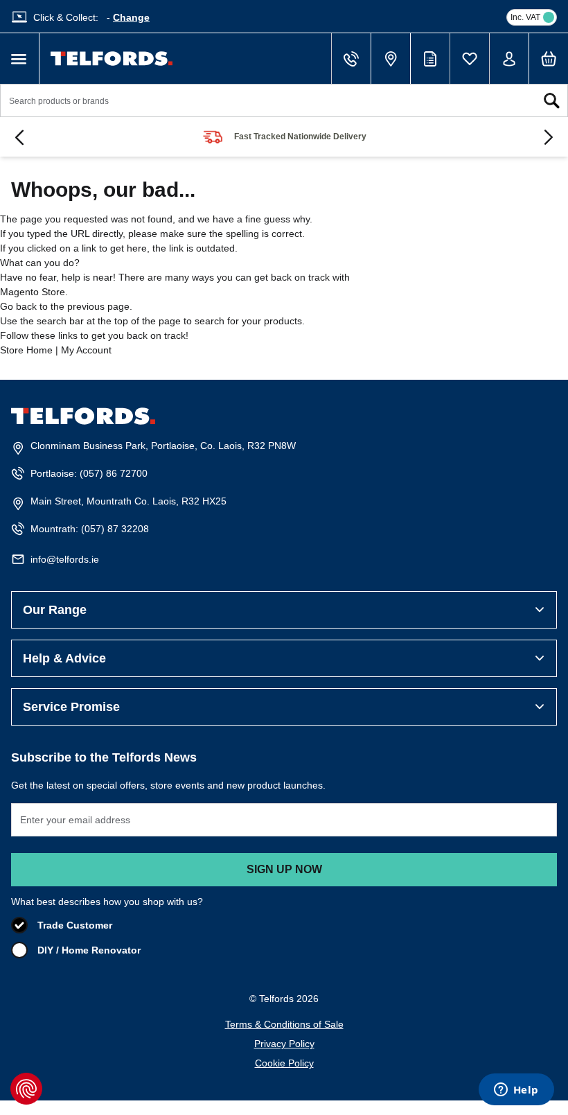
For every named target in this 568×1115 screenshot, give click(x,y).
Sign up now (284, 869)
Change (131, 17)
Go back (18, 306)
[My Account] (509, 59)
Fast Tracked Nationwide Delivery (300, 136)
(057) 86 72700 (114, 473)
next (548, 137)
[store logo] (111, 58)
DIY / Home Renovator (89, 950)
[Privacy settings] (26, 1089)
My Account (86, 349)
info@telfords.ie (64, 559)
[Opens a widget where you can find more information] (516, 1090)
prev (19, 137)
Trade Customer (74, 925)
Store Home (26, 349)
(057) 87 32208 (115, 528)
